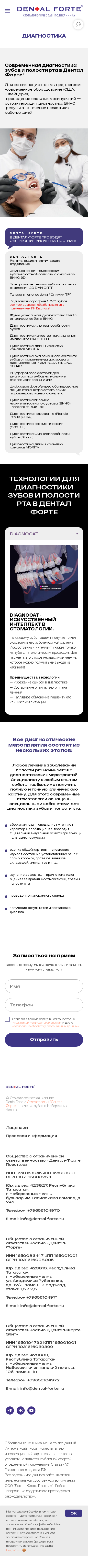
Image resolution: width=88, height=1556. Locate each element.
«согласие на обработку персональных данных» (45, 1503)
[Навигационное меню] (7, 11)
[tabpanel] (44, 627)
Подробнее (14, 1550)
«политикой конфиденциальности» (37, 1500)
